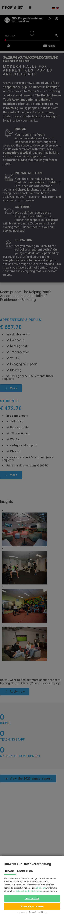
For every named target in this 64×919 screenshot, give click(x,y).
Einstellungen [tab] (25, 871)
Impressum (22, 912)
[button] (32, 898)
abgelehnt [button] (41, 888)
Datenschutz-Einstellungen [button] (28, 891)
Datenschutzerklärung (38, 912)
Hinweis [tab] (9, 871)
